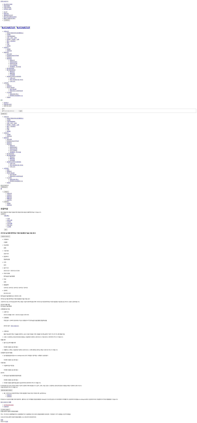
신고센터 (9, 92)
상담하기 (9, 86)
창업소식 (12, 60)
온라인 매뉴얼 (10, 87)
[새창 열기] (1, 100)
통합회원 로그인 (8, 15)
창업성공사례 (13, 63)
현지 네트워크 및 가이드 (16, 79)
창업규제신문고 (14, 94)
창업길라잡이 (13, 61)
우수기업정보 (13, 65)
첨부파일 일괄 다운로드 (6, 390)
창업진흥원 (7, 5)
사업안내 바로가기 (5, 236)
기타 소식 (12, 81)
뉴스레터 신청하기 (5, 409)
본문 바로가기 (4, 1)
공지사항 (9, 54)
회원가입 (6, 13)
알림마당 (6, 137)
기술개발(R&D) (11, 36)
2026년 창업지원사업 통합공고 (15, 33)
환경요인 (12, 71)
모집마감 (9, 50)
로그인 (5, 12)
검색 (3, 111)
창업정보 (9, 58)
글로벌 (8, 46)
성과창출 (12, 74)
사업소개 (6, 116)
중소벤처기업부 (8, 4)
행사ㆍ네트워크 (11, 41)
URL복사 (6, 215)
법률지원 (9, 198)
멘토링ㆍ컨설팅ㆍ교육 (13, 39)
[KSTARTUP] (15, 27)
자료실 (8, 97)
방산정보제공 (10, 68)
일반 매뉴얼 (13, 89)
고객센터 (6, 168)
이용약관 (6, 406)
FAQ (8, 84)
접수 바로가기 (15, 325)
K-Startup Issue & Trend (13, 55)
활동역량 (12, 73)
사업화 (8, 34)
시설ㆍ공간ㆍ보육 (12, 37)
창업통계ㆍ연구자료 (15, 66)
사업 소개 (12, 78)
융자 (8, 42)
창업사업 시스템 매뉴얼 (16, 90)
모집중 (8, 49)
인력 (8, 44)
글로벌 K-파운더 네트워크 (14, 76)
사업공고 (6, 133)
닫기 (6, 229)
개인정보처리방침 (9, 405)
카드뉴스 (9, 57)
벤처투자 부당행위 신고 (16, 95)
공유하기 (3, 214)
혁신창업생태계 (11, 70)
